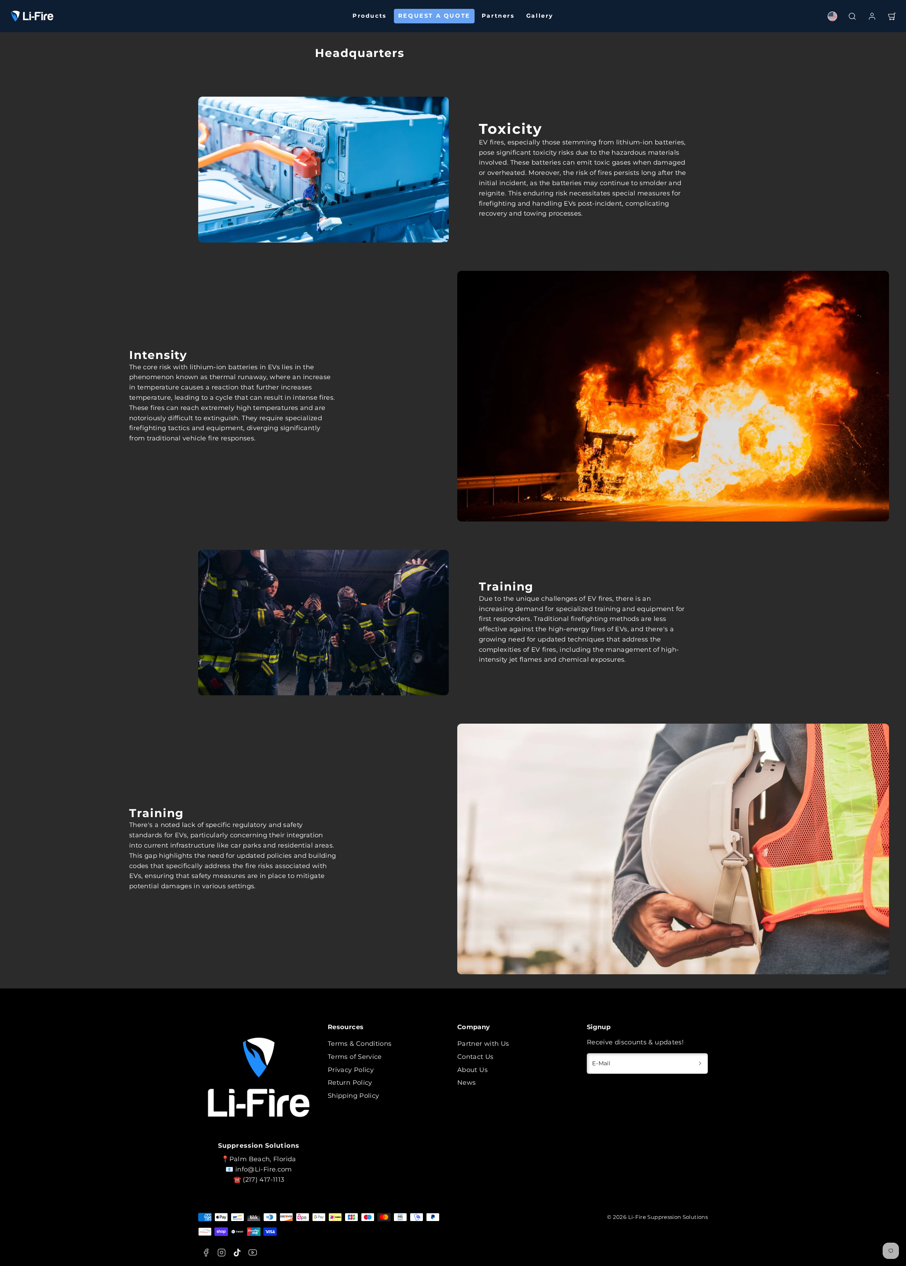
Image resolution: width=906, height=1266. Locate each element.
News (466, 1083)
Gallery (540, 15)
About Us (472, 1070)
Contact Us (475, 1057)
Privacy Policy (351, 1070)
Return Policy (350, 1083)
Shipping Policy (353, 1096)
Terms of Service (355, 1057)
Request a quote (434, 15)
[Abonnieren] (700, 1063)
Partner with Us (483, 1044)
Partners (498, 15)
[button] (852, 16)
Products (369, 15)
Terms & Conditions (359, 1044)
